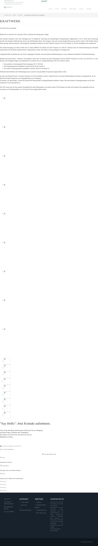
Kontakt (88, 9)
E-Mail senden (25, 502)
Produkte (64, 9)
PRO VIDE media (41, 513)
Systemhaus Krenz (41, 510)
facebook (38, 502)
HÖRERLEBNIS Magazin (40, 506)
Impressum (24, 505)
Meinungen (73, 9)
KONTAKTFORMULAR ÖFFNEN (11, 446)
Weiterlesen (3, 481)
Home (50, 9)
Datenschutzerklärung (25, 510)
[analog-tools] (8, 7)
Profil (56, 9)
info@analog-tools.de (9, 0)
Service (81, 9)
